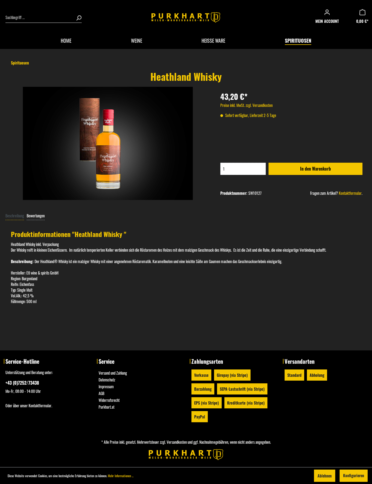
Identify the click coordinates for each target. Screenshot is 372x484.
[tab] (14, 215)
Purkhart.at (106, 407)
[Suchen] (77, 17)
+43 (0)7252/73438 (22, 383)
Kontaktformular (350, 193)
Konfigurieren (353, 475)
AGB (101, 393)
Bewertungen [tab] (36, 215)
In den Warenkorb (314, 168)
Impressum (106, 386)
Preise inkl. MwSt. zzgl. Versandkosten (246, 105)
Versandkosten (177, 442)
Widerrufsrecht (109, 400)
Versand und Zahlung (113, 373)
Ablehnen (325, 476)
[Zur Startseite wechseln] (186, 17)
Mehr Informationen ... (120, 475)
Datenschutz (107, 380)
